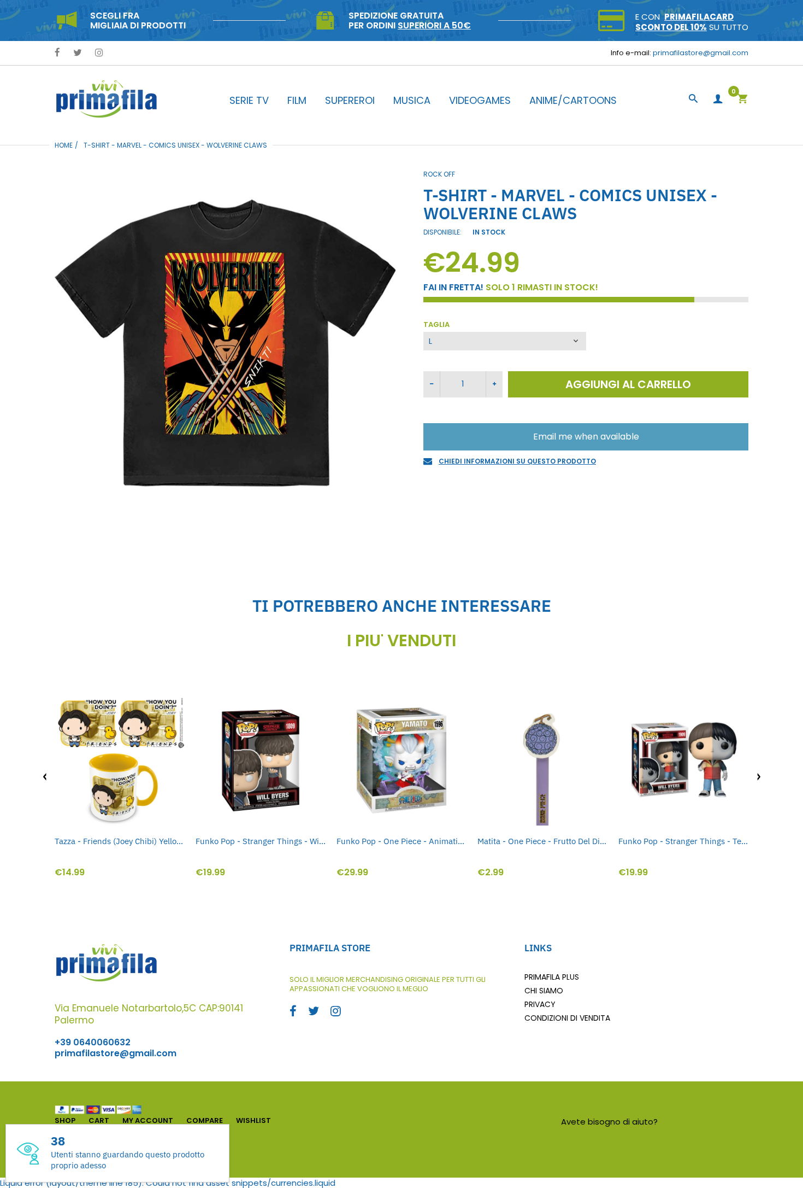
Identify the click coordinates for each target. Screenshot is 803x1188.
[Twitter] (77, 53)
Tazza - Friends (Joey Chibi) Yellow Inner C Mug (120, 841)
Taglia (436, 325)
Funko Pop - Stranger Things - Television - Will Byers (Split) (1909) (683, 841)
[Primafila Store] (106, 98)
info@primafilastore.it (704, 1121)
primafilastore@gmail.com (700, 53)
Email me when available (586, 436)
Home (64, 145)
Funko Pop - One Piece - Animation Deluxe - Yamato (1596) (401, 841)
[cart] (742, 100)
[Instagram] (99, 53)
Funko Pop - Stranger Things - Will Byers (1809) (261, 841)
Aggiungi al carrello (628, 384)
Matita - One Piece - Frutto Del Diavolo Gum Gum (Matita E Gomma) (542, 841)
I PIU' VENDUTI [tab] (401, 640)
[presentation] (45, 777)
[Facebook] (57, 53)
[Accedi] (718, 99)
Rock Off (439, 174)
